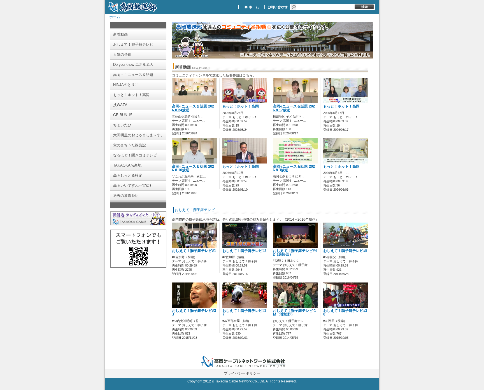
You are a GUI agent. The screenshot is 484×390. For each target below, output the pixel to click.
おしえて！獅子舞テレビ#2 (244, 251)
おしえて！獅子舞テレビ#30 (345, 312)
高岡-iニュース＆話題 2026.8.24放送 (193, 108)
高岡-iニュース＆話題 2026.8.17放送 (294, 108)
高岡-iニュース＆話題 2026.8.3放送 (294, 168)
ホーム (114, 17)
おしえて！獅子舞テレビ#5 (345, 251)
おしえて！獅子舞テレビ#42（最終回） (295, 252)
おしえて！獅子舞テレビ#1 (194, 251)
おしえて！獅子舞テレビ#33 (194, 312)
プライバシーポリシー (242, 373)
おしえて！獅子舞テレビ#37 (244, 312)
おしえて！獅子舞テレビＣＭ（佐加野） (295, 312)
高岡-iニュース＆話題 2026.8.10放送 (193, 168)
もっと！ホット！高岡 (240, 106)
